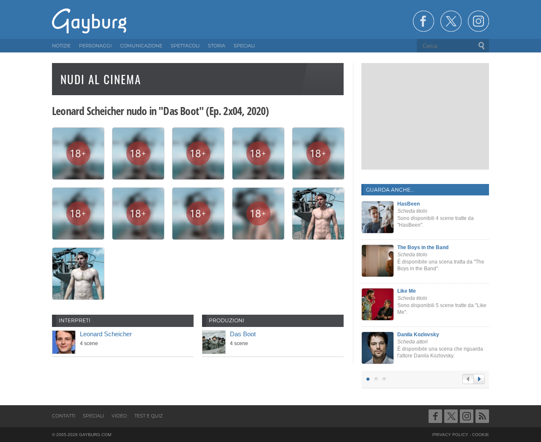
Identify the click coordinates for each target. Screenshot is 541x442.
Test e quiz (148, 416)
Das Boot (243, 334)
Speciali (93, 416)
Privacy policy (450, 434)
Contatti (63, 416)
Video (119, 416)
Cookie (480, 434)
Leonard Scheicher (106, 334)
